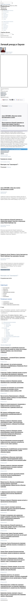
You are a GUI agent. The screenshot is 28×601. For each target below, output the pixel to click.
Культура (5, 17)
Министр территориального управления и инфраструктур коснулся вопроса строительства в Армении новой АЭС (13, 405)
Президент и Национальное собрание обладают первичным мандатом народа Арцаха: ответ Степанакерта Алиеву (13, 559)
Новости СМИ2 (4, 155)
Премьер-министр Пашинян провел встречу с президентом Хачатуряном (14, 500)
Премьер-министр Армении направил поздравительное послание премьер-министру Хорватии (12, 467)
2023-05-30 (4, 119)
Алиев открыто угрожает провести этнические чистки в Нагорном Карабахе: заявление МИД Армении (13, 508)
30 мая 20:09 (4, 428)
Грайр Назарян (9, 52)
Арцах (7, 326)
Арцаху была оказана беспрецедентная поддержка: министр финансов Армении (13, 552)
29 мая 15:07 (4, 555)
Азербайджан (9, 335)
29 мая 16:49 (4, 540)
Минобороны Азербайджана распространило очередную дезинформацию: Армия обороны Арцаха (14, 450)
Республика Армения (5, 225)
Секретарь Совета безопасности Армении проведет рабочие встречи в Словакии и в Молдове (13, 544)
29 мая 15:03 (4, 563)
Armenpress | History (8, 303)
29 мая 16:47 (4, 548)
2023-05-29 (4, 128)
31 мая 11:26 (4, 361)
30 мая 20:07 (4, 437)
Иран (7, 330)
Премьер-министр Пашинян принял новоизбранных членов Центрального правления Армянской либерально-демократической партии (12, 433)
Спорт (4, 19)
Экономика (5, 14)
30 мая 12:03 (4, 462)
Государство (6, 11)
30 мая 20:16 (4, 418)
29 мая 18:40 (4, 530)
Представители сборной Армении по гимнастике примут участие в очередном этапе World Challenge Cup (13, 124)
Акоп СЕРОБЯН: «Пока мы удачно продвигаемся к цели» (12, 116)
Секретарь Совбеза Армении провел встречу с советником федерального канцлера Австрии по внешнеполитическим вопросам (14, 374)
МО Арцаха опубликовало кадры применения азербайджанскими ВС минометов (11, 414)
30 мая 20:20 (4, 409)
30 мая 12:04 (4, 454)
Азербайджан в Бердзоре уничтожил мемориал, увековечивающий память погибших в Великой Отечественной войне (13, 458)
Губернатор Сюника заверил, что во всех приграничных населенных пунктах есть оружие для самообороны (13, 568)
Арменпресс (6, 301)
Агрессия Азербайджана (12, 336)
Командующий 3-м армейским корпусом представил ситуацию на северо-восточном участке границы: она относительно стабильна (14, 350)
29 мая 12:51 (4, 590)
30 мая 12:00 (4, 471)
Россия (8, 329)
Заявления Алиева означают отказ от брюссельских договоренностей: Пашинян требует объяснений (13, 594)
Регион (4, 13)
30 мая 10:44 (4, 489)
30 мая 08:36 (4, 504)
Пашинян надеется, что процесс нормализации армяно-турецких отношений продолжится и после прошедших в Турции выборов (14, 577)
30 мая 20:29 (4, 385)
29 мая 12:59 (4, 582)
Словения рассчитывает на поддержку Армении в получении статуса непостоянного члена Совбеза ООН (12, 389)
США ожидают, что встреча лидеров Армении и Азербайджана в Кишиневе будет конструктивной (14, 365)
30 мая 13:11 (4, 446)
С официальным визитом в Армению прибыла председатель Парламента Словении (12, 493)
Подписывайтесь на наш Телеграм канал (11, 149)
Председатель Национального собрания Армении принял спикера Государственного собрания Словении (14, 397)
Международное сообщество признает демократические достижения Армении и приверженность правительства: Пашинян (13, 586)
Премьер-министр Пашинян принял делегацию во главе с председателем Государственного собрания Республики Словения (12, 423)
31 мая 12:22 (4, 354)
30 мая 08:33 (4, 512)
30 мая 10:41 (4, 497)
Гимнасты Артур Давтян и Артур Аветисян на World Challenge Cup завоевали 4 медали (14, 255)
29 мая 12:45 (4, 598)
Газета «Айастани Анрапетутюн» (11, 304)
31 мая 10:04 (4, 369)
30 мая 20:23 (4, 393)
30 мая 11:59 (4, 479)
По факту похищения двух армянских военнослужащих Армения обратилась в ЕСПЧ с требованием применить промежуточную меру (12, 517)
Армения (8, 325)
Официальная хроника (8, 10)
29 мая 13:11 (4, 572)
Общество (5, 16)
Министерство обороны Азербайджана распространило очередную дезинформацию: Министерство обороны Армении (13, 484)
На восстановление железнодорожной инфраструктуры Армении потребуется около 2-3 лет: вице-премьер (12, 442)
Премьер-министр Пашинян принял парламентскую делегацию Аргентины (12, 381)
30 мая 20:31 (4, 378)
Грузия (8, 332)
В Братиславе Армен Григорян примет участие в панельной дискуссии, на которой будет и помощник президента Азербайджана (14, 536)
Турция (8, 333)
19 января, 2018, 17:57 (6, 53)
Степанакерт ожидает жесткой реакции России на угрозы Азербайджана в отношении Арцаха (12, 475)
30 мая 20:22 (4, 401)
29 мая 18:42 (4, 522)
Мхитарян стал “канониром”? (9, 275)
